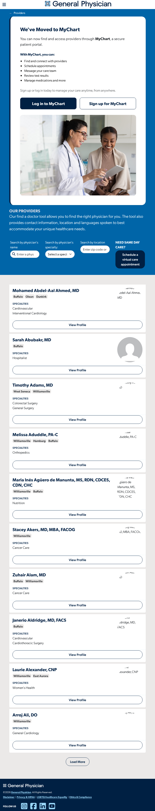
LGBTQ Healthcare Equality (52, 797)
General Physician (21, 792)
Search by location (92, 242)
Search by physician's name (24, 244)
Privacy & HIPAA (26, 797)
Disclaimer (9, 797)
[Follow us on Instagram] (25, 807)
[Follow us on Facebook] (35, 807)
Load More (77, 761)
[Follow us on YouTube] (53, 807)
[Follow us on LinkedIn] (44, 807)
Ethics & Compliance (80, 797)
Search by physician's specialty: (59, 244)
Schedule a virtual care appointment (130, 259)
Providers (19, 12)
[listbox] (60, 254)
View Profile (77, 325)
